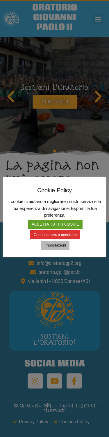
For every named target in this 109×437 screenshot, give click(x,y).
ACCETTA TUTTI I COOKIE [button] (55, 224)
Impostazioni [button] (55, 245)
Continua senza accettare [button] (55, 235)
